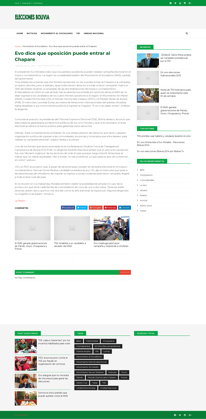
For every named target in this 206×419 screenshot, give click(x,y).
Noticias (32, 33)
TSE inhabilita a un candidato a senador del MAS (70, 244)
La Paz (143, 185)
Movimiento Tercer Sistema (89, 372)
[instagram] (185, 3)
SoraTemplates (21, 415)
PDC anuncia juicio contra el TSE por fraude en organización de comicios (53, 360)
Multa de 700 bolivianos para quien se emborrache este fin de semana (175, 92)
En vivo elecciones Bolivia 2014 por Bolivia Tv (160, 151)
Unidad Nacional (94, 33)
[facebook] (170, 3)
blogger (125, 272)
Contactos (37, 3)
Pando (143, 195)
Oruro (143, 190)
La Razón (20, 200)
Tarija (143, 211)
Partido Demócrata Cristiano (102, 377)
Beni (142, 170)
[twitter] (175, 3)
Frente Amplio (83, 351)
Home (20, 33)
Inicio (17, 3)
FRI (78, 33)
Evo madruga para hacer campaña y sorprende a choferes (111, 244)
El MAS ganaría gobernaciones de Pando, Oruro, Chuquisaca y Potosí (31, 246)
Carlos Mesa (92, 341)
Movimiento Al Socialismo (57, 33)
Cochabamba (147, 180)
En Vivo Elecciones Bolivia (107, 346)
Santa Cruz (146, 206)
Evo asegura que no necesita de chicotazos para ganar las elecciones (53, 378)
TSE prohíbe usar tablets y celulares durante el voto (164, 136)
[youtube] (180, 3)
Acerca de (26, 3)
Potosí (143, 200)
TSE (104, 382)
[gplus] (190, 3)
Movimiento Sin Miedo (87, 367)
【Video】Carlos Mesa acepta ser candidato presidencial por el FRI (175, 58)
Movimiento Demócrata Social (91, 362)
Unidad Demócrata (85, 388)
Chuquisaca (146, 175)
